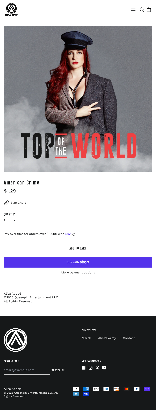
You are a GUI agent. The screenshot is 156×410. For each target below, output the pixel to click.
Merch (86, 338)
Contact (129, 338)
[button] (141, 9)
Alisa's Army (107, 338)
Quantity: (10, 214)
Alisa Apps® (12, 389)
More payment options (78, 272)
